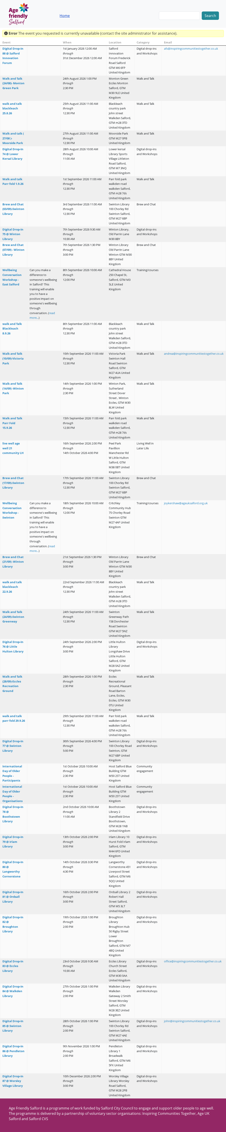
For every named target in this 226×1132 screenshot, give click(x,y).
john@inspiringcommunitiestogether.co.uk (192, 1021)
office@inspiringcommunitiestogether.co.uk (193, 961)
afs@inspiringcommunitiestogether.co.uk (191, 49)
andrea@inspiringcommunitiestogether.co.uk (194, 354)
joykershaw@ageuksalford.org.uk (186, 503)
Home (65, 15)
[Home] (22, 14)
